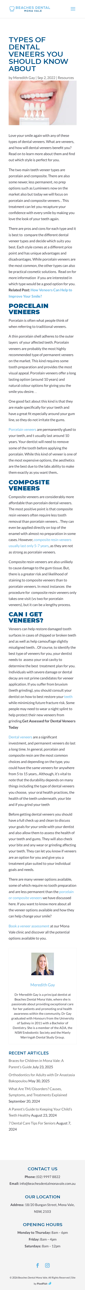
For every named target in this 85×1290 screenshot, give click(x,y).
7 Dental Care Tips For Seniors (32, 1123)
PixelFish (42, 1283)
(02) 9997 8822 (48, 1177)
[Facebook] (37, 1266)
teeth (68, 696)
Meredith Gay (24, 77)
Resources (66, 77)
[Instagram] (47, 1266)
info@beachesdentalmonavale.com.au (47, 1183)
